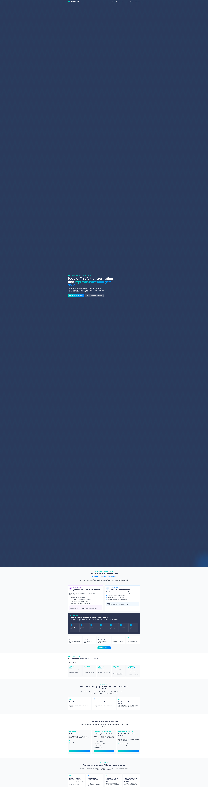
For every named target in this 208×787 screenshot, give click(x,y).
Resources (137, 1)
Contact (131, 1)
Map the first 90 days (103, 647)
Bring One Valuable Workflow (75, 295)
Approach (123, 1)
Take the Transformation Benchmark (94, 295)
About (127, 1)
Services (118, 1)
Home (113, 1)
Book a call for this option (78, 750)
